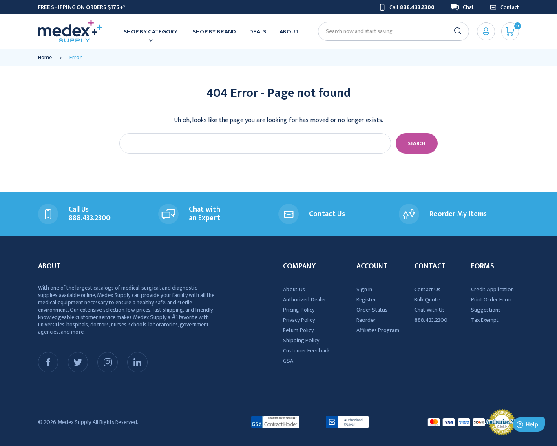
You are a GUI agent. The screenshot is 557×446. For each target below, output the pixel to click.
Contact (509, 7)
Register (366, 299)
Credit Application (492, 289)
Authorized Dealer (304, 299)
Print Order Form (491, 299)
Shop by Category (150, 32)
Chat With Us (429, 309)
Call (412, 7)
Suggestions (486, 309)
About (289, 32)
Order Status (371, 309)
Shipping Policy (301, 340)
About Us (294, 289)
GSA (288, 361)
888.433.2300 (431, 320)
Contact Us (427, 289)
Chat (468, 7)
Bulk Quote (427, 299)
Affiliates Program (377, 330)
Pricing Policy (298, 309)
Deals (257, 32)
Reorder (366, 320)
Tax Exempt (485, 320)
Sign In (364, 289)
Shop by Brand (214, 32)
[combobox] (390, 31)
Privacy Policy (299, 320)
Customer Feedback (306, 350)
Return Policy (298, 330)
